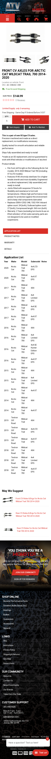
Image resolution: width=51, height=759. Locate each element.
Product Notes (11, 236)
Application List (12, 231)
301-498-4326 (9, 707)
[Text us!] (40, 753)
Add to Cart (32, 119)
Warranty (9, 242)
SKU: (4, 85)
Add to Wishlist (38, 127)
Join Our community (25, 572)
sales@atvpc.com (11, 717)
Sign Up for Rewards (24, 579)
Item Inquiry (15, 127)
